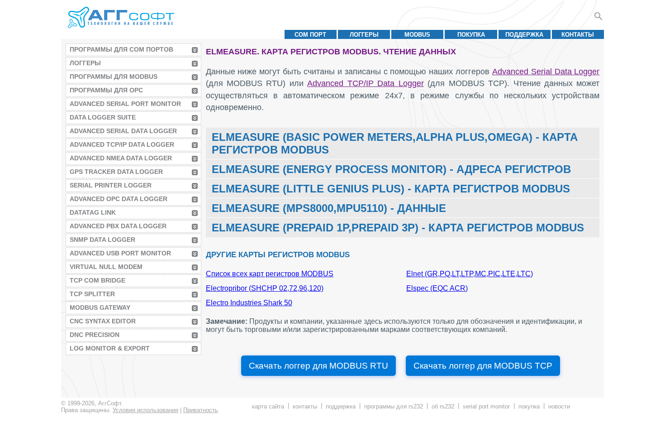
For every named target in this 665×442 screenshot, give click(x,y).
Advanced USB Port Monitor (120, 253)
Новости (559, 406)
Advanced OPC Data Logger (118, 198)
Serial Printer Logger (111, 185)
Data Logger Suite (103, 117)
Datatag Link (93, 212)
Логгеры (364, 34)
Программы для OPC (106, 90)
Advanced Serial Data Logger (123, 131)
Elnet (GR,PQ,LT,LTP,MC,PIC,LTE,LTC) (469, 274)
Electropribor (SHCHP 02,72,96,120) (264, 288)
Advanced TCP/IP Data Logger (122, 144)
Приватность (200, 410)
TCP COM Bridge (97, 280)
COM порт (310, 34)
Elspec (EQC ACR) (437, 288)
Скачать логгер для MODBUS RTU (318, 365)
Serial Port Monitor (486, 406)
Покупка (471, 34)
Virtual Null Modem (106, 266)
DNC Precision (94, 334)
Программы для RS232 (393, 406)
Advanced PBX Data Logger (118, 226)
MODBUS (417, 34)
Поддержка (524, 34)
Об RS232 (443, 406)
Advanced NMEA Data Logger (121, 158)
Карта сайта (268, 406)
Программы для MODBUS (113, 76)
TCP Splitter (92, 294)
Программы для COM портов (121, 49)
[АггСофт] (122, 17)
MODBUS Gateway (100, 307)
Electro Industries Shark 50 (249, 303)
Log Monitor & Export (110, 348)
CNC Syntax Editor (103, 321)
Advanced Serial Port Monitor (125, 103)
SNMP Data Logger (102, 239)
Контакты (577, 34)
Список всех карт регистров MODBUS (269, 274)
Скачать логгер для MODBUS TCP (482, 365)
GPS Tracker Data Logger (116, 171)
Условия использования (145, 410)
